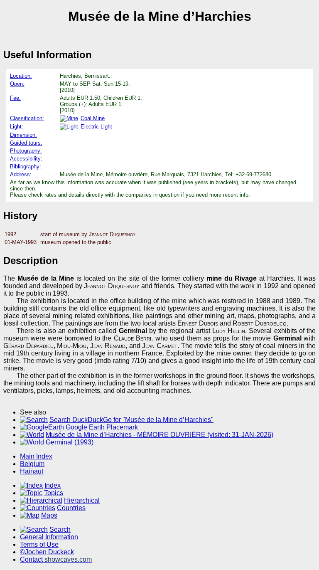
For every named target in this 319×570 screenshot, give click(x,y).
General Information (49, 536)
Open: (17, 84)
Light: (16, 126)
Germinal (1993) (69, 442)
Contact (56, 559)
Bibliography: (25, 166)
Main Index (36, 456)
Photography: (26, 151)
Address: (21, 174)
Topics (53, 492)
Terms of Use (39, 544)
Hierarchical (82, 500)
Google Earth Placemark (102, 427)
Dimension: (23, 135)
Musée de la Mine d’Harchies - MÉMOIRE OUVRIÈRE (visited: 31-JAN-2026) (159, 434)
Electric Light (96, 126)
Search (60, 529)
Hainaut (31, 471)
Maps (49, 515)
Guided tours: (26, 143)
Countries (71, 507)
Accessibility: (26, 158)
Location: (21, 76)
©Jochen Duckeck (47, 551)
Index (52, 485)
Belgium (32, 463)
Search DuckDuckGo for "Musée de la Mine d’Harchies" (131, 419)
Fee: (15, 98)
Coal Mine (93, 118)
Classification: (27, 118)
